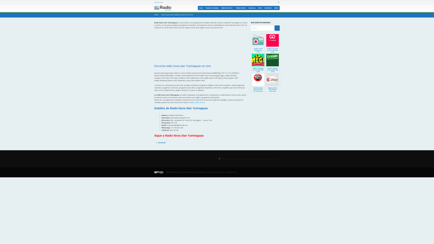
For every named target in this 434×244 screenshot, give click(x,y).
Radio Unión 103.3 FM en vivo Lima (272, 89)
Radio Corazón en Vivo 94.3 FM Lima (272, 50)
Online (276, 8)
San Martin (268, 8)
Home (201, 8)
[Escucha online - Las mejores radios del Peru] (162, 8)
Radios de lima (241, 8)
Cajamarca (252, 8)
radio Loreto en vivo (197, 102)
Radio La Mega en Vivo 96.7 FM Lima (258, 69)
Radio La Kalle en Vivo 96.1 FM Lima (272, 69)
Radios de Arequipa (212, 8)
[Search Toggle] (279, 2)
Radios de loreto (226, 8)
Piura (260, 8)
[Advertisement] (201, 47)
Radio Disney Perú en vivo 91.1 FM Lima (258, 89)
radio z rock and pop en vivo (258, 50)
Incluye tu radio (158, 2)
